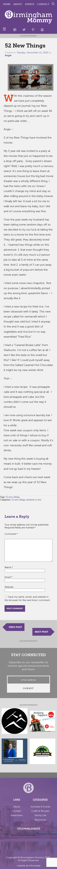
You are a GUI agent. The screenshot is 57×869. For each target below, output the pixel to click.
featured (30, 499)
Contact (43, 4)
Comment (11, 533)
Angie (8, 55)
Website (9, 586)
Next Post (41, 631)
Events (29, 4)
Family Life (40, 815)
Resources (40, 819)
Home (6, 4)
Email (8, 577)
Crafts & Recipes (40, 810)
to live (38, 499)
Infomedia (34, 865)
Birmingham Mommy (32, 857)
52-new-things (13, 497)
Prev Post (15, 627)
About (17, 4)
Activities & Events (40, 806)
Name (9, 567)
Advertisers (17, 815)
